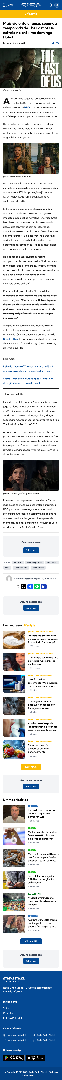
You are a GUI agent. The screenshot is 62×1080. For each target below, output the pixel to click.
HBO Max (18, 562)
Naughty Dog (10, 338)
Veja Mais (31, 941)
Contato (8, 1013)
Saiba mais (31, 550)
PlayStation (52, 562)
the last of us (20, 567)
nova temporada (34, 562)
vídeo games (38, 567)
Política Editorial (12, 1018)
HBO (27, 107)
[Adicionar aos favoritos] (52, 42)
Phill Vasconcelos (27, 578)
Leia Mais (31, 766)
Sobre (6, 1008)
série (7, 567)
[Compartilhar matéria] (57, 42)
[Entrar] (56, 5)
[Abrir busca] (50, 5)
